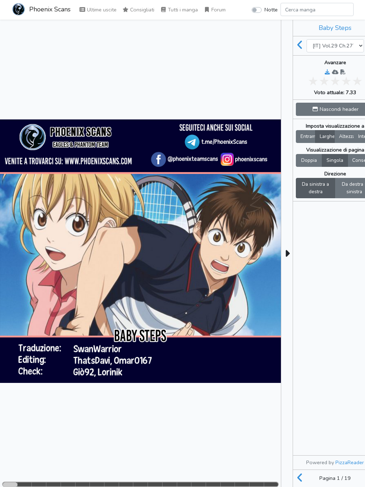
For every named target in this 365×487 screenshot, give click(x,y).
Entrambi (307, 136)
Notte (271, 9)
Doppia (309, 160)
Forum (218, 9)
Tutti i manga (182, 9)
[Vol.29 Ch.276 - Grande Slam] (300, 45)
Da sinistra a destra (315, 188)
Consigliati (141, 9)
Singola (335, 160)
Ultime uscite (101, 9)
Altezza (346, 136)
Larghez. (327, 136)
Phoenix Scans (49, 9)
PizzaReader (349, 462)
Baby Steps (335, 28)
